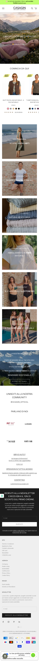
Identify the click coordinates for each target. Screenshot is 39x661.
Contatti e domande (8, 548)
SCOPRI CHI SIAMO (19, 381)
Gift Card (4, 550)
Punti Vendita (6, 584)
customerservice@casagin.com (20, 484)
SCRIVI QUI (19, 464)
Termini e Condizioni (8, 544)
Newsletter (5, 553)
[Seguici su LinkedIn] (19, 622)
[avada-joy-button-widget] (4, 656)
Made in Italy (6, 566)
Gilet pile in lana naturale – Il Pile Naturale (13, 101)
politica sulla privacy (19, 530)
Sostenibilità (5, 568)
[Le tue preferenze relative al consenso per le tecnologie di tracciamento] (2, 496)
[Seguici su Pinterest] (14, 622)
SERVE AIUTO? (19, 454)
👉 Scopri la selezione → (19, 44)
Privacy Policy (6, 573)
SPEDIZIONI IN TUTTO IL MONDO (19, 469)
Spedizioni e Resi (7, 546)
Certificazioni (6, 571)
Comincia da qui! (19, 68)
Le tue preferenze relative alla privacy (21, 654)
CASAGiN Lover (6, 555)
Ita (18, 627)
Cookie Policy (6, 575)
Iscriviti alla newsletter (16, 615)
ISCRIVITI (19, 524)
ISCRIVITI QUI (22, 3)
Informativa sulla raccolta (13, 658)
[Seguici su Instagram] (8, 622)
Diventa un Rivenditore (8, 586)
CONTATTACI (19, 480)
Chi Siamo (5, 564)
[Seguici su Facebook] (3, 622)
